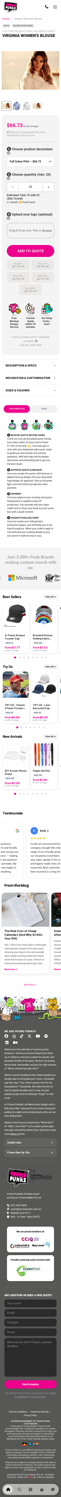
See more (30, 984)
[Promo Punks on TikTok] (22, 1036)
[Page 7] (41, 657)
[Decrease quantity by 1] (12, 187)
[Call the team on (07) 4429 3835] (46, 7)
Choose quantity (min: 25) (31, 175)
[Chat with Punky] (52, 1489)
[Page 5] (33, 657)
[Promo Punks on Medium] (16, 1042)
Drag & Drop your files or (30, 230)
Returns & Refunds (40, 1411)
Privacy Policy (38, 1396)
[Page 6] (37, 657)
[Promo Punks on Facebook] (7, 1036)
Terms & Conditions (17, 1411)
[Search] (19, 1489)
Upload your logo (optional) (32, 214)
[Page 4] (28, 657)
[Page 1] (15, 657)
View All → (50, 596)
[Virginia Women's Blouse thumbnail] (6, 106)
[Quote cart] (41, 1489)
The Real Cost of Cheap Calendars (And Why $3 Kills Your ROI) (23, 934)
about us (15, 1134)
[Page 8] (46, 657)
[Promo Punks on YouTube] (39, 1036)
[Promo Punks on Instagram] (15, 1036)
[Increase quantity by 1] (48, 187)
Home (5, 18)
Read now (9, 969)
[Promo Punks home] (11, 7)
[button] (30, 134)
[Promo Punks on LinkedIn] (7, 1042)
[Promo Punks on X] (30, 1036)
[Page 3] (24, 657)
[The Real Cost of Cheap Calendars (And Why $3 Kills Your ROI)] (25, 910)
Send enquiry (30, 1384)
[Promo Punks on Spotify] (46, 1036)
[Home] (8, 1489)
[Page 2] (19, 657)
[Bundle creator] (30, 1489)
